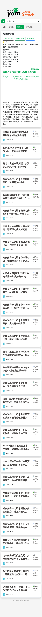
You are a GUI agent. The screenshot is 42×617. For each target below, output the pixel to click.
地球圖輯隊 (29, 27)
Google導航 (20, 38)
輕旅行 (19, 27)
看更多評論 (35, 69)
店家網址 (30, 38)
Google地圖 (8, 38)
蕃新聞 (11, 27)
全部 (4, 27)
